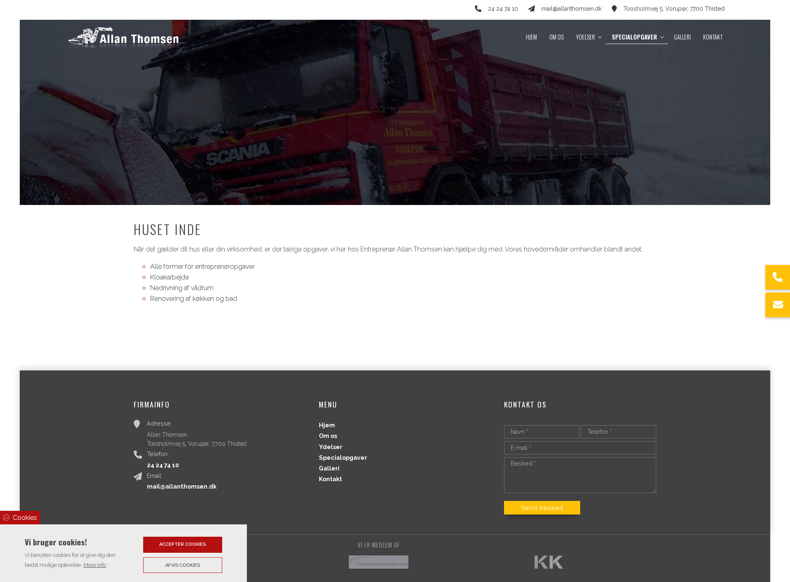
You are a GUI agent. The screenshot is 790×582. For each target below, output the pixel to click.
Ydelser (330, 447)
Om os (328, 436)
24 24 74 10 (503, 8)
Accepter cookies (182, 544)
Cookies (25, 517)
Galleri (329, 468)
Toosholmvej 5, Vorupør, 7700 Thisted (674, 8)
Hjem (327, 425)
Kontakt (330, 479)
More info (95, 565)
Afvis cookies (182, 565)
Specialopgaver (343, 458)
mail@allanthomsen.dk (571, 8)
